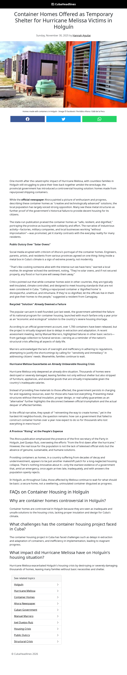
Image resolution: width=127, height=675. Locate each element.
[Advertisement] (63, 153)
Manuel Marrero (23, 616)
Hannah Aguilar (82, 35)
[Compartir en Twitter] (63, 119)
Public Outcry (22, 635)
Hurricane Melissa (24, 591)
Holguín (18, 584)
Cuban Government (25, 609)
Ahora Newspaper (24, 603)
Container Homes (24, 597)
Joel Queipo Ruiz (23, 622)
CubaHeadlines (65, 4)
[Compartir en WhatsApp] (99, 119)
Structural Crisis (23, 641)
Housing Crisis (22, 628)
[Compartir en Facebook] (27, 119)
